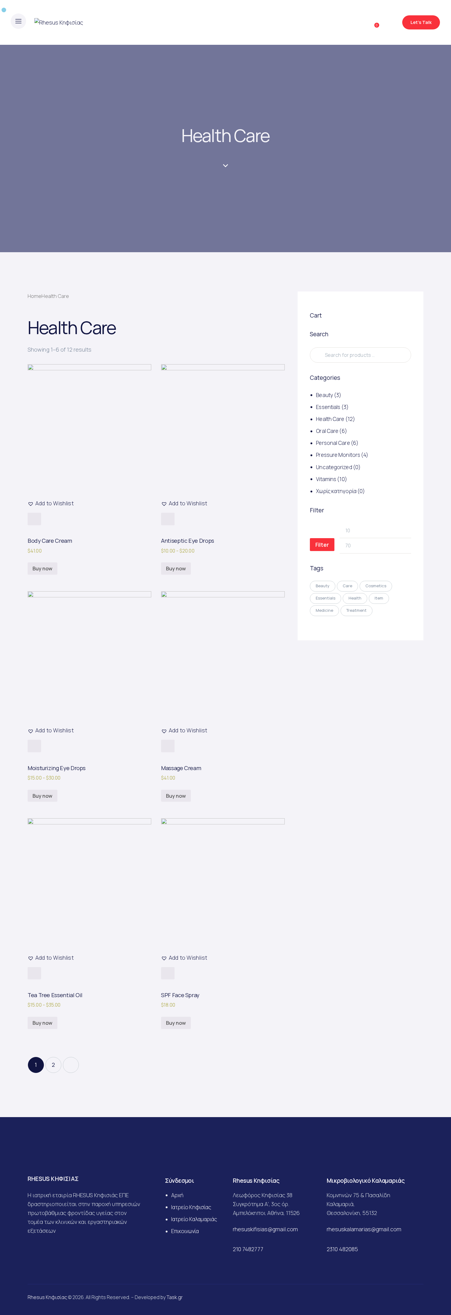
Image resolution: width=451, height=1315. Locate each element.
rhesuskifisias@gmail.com (265, 1229)
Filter (322, 545)
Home (34, 295)
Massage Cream (181, 768)
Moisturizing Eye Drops (57, 768)
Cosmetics (375, 585)
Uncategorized (334, 467)
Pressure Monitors (338, 455)
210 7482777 (248, 1249)
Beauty (324, 395)
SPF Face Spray (180, 995)
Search (317, 355)
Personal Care (333, 443)
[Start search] (390, 23)
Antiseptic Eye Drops (187, 540)
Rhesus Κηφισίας (47, 1297)
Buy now (42, 568)
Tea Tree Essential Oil (55, 995)
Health (355, 598)
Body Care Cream (50, 540)
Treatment (356, 610)
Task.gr (175, 1297)
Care (347, 585)
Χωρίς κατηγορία (336, 491)
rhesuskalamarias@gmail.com (364, 1229)
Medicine (324, 610)
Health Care (330, 418)
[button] (51, 503)
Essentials (328, 407)
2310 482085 (342, 1249)
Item (379, 598)
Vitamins (326, 479)
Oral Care (327, 430)
